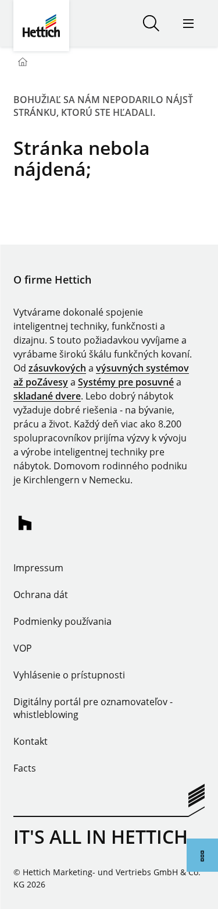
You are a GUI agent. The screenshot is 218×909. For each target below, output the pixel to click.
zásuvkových (57, 368)
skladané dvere (47, 396)
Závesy (52, 382)
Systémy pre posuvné (126, 382)
